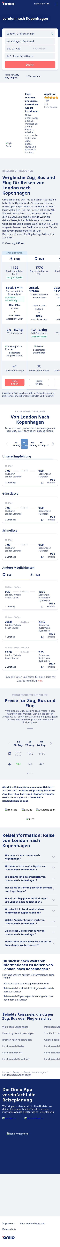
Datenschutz (9, 1229)
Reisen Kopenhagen (35, 1072)
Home (5, 1072)
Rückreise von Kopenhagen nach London (26, 983)
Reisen (16, 1072)
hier (40, 680)
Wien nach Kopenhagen (15, 1026)
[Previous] (9, 743)
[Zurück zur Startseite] (8, 4)
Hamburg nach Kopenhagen (18, 1033)
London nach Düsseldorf (16, 1059)
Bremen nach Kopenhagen (17, 1039)
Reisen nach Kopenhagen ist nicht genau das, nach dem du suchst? (28, 998)
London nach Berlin (13, 1046)
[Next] (53, 444)
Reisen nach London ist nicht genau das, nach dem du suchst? (28, 990)
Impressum (8, 1223)
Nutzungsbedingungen (32, 1223)
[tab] (16, 575)
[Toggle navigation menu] (56, 4)
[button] (17, 48)
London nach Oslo (12, 1052)
